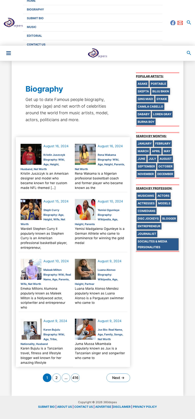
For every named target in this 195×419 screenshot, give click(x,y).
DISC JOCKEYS (148, 218)
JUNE (141, 159)
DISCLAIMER (122, 407)
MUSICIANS (146, 196)
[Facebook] (173, 23)
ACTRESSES (146, 203)
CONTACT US (83, 407)
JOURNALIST (147, 234)
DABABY (144, 114)
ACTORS (163, 196)
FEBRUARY (163, 143)
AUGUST (166, 159)
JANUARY (145, 143)
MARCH (143, 151)
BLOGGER (169, 218)
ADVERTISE (103, 407)
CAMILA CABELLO (150, 106)
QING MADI (145, 99)
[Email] (180, 23)
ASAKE (142, 84)
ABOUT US (64, 407)
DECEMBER (165, 174)
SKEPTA (143, 91)
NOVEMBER (146, 174)
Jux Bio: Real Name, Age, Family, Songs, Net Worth (110, 334)
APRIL (156, 151)
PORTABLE (158, 84)
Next (118, 378)
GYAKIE (162, 99)
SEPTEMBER (146, 166)
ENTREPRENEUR (149, 226)
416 (75, 378)
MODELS (164, 203)
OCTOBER (165, 166)
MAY (167, 151)
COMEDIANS (146, 211)
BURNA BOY (146, 122)
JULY (152, 159)
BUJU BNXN (160, 91)
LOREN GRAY (162, 114)
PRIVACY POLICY (145, 407)
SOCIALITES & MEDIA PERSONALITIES (152, 244)
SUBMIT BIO (46, 407)
